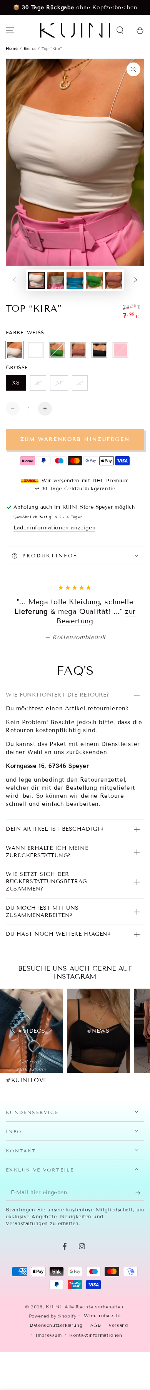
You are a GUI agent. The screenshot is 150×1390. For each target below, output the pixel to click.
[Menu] (10, 30)
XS (19, 385)
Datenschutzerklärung (56, 1373)
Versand (118, 1373)
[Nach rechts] (135, 280)
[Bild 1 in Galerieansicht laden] (36, 280)
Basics (30, 48)
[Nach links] (14, 280)
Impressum (48, 1383)
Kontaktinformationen (95, 1383)
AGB (95, 1373)
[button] (120, 30)
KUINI (54, 1355)
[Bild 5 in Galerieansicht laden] (113, 280)
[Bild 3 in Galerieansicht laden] (75, 280)
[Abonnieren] (139, 1241)
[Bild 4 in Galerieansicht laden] (94, 280)
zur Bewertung (101, 669)
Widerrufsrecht (102, 1364)
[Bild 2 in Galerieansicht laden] (55, 280)
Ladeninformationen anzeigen (54, 527)
